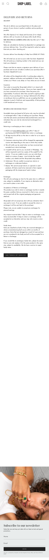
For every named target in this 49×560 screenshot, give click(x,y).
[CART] (45, 3)
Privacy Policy (30, 552)
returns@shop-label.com (20, 131)
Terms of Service (39, 552)
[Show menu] (3, 3)
